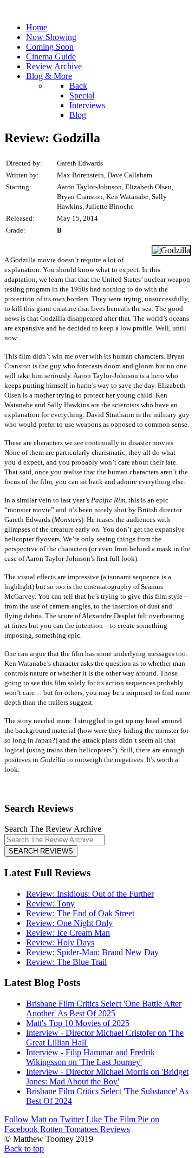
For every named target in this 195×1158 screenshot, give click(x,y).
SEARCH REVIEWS (41, 851)
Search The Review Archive (52, 828)
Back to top (24, 1148)
